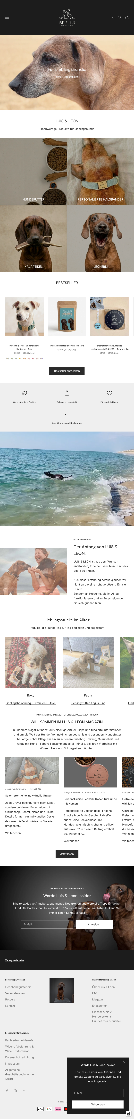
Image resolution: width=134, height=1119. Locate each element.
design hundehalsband (15, 789)
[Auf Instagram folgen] (15, 1090)
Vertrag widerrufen (14, 960)
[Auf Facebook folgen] (6, 1090)
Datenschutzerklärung (19, 1057)
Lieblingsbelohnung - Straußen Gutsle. (31, 703)
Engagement (100, 1005)
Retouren (11, 999)
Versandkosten (15, 993)
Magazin (97, 999)
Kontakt (10, 1005)
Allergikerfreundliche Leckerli (77, 792)
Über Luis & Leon (103, 987)
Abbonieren (98, 1104)
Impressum (12, 1063)
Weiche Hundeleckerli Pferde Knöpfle (67, 345)
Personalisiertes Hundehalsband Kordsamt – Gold (24, 347)
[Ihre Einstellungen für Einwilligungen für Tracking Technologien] (128, 1113)
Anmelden (94, 924)
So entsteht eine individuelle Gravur (28, 795)
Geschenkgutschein (18, 987)
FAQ (94, 993)
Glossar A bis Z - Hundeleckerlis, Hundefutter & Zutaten (107, 1016)
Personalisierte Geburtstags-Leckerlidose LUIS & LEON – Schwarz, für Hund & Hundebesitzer (109, 347)
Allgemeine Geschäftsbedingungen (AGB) (20, 1074)
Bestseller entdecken (67, 371)
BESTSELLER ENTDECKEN (67, 77)
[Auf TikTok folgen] (23, 1090)
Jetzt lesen (67, 854)
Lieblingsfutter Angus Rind (88, 703)
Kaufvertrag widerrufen (20, 1040)
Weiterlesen (13, 833)
